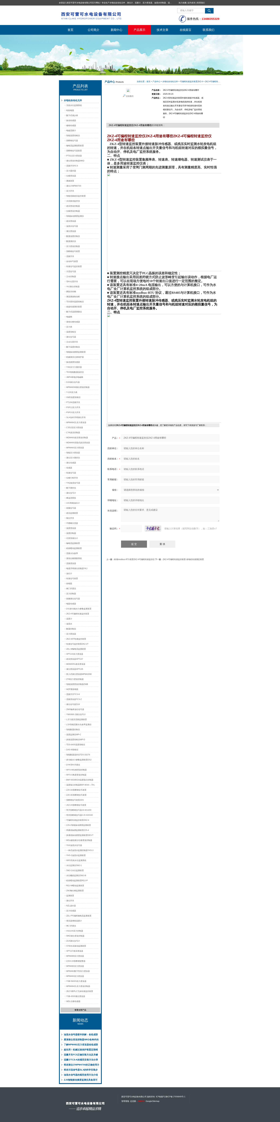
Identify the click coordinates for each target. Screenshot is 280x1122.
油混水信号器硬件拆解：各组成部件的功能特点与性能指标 (81, 1035)
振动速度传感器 (73, 362)
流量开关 (70, 256)
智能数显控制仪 (73, 729)
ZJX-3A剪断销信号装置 (76, 790)
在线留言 (185, 30)
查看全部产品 (80, 1010)
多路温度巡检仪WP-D (75, 739)
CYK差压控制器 (73, 432)
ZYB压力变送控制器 (75, 679)
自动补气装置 (72, 261)
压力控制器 (71, 594)
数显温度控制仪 (73, 236)
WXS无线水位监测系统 (76, 860)
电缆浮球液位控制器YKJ (76, 568)
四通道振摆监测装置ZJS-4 (77, 830)
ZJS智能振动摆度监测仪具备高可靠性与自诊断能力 (81, 1080)
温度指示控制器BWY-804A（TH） (81, 785)
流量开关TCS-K (73, 694)
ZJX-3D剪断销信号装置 (76, 795)
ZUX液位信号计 (73, 941)
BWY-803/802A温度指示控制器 (79, 780)
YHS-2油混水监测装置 (76, 855)
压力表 (69, 327)
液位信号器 (71, 337)
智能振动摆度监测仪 (75, 216)
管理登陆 (125, 1101)
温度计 (69, 619)
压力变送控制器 (73, 246)
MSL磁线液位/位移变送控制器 (79, 840)
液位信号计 (71, 493)
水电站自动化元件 (73, 100)
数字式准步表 (72, 115)
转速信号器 (71, 473)
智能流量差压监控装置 (76, 196)
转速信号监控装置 (74, 266)
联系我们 (201, 3)
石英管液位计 (72, 538)
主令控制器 (71, 276)
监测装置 (70, 896)
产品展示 (139, 30)
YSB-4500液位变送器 (75, 996)
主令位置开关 (72, 342)
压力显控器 (71, 171)
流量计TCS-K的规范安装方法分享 (81, 1059)
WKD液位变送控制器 (75, 936)
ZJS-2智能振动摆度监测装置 (78, 825)
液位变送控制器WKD (75, 161)
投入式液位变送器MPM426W (79, 674)
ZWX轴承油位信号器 (75, 709)
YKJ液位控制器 (73, 286)
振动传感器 (71, 120)
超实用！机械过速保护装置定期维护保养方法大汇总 (81, 1050)
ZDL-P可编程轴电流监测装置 (78, 916)
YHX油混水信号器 (74, 845)
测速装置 (70, 181)
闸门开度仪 (71, 926)
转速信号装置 (72, 578)
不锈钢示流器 (72, 523)
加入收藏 (182, 3)
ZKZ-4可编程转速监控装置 (77, 614)
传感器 (69, 468)
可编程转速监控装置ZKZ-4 (77, 820)
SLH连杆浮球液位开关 (76, 417)
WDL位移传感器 (73, 1001)
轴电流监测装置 (73, 543)
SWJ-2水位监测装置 (75, 870)
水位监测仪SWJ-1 (74, 865)
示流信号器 (71, 271)
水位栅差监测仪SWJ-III (76, 875)
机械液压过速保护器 (75, 357)
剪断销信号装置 (73, 251)
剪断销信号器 (72, 140)
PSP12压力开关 (73, 407)
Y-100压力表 (71, 392)
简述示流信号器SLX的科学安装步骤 (81, 1070)
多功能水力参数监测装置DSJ (78, 760)
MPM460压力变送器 (75, 448)
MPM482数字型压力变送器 (78, 971)
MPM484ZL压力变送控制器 (78, 986)
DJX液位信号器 (73, 382)
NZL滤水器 (71, 906)
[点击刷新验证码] (153, 528)
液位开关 (70, 901)
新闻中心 (116, 30)
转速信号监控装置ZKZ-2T (77, 644)
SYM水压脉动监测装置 (76, 946)
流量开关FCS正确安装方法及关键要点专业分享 (81, 1055)
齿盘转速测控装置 (74, 307)
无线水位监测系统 (74, 105)
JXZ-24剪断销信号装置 (76, 805)
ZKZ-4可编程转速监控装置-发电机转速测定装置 (183, 559)
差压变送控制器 (73, 206)
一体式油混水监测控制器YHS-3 (79, 850)
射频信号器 (71, 508)
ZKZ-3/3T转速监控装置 (76, 639)
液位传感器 (71, 463)
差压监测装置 (72, 513)
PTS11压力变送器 (74, 156)
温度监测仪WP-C (73, 734)
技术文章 (162, 30)
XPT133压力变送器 (74, 654)
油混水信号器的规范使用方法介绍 (81, 1074)
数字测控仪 (71, 488)
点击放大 (130, 96)
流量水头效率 (72, 553)
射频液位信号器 (73, 599)
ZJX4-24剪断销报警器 (75, 961)
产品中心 (156, 81)
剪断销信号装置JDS (75, 800)
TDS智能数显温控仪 (75, 372)
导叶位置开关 (72, 281)
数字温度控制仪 (73, 347)
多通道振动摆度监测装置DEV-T (79, 835)
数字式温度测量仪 (74, 312)
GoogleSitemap (152, 1101)
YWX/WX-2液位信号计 (76, 714)
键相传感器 (71, 125)
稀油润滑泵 (71, 498)
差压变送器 (71, 221)
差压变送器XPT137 (74, 659)
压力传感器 (71, 911)
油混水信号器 (72, 226)
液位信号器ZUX (73, 704)
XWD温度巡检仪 (73, 397)
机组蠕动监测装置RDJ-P (77, 880)
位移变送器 (71, 176)
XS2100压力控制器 (74, 931)
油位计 (69, 573)
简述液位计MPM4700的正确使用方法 (81, 1065)
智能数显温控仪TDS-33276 (78, 755)
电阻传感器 (71, 604)
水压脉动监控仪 (73, 201)
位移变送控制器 (73, 211)
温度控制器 (71, 533)
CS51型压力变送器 (74, 427)
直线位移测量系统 (74, 558)
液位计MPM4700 (73, 186)
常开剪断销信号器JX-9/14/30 (78, 810)
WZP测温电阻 (72, 689)
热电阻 (69, 583)
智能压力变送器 (73, 453)
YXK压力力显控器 (74, 367)
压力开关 (70, 191)
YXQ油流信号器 (73, 483)
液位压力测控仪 (73, 458)
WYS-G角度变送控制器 (76, 775)
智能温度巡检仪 (73, 135)
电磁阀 (69, 317)
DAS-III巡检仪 (72, 750)
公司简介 (93, 30)
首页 (70, 30)
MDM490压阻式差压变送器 (78, 442)
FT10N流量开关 (73, 402)
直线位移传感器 (73, 322)
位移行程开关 (72, 478)
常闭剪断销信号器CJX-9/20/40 (79, 815)
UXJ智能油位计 (73, 503)
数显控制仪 (71, 629)
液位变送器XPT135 (74, 669)
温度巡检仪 (71, 332)
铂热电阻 (70, 110)
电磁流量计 (71, 130)
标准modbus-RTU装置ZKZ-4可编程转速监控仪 (134, 559)
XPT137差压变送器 (74, 951)
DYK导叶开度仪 (73, 765)
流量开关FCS (72, 166)
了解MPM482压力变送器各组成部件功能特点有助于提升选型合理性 (81, 1045)
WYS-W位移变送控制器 (76, 770)
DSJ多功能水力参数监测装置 (78, 609)
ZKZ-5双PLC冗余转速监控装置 (79, 991)
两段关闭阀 (71, 291)
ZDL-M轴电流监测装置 (76, 649)
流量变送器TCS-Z (74, 699)
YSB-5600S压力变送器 (76, 981)
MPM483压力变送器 (75, 976)
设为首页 (192, 3)
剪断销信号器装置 (74, 151)
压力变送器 (71, 634)
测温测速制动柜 (73, 297)
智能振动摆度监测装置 (76, 352)
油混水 (69, 624)
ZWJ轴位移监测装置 (75, 890)
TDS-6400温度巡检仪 (75, 745)
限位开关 (70, 518)
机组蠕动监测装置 (74, 548)
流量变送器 (71, 563)
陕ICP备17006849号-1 (175, 1097)
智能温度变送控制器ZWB (77, 684)
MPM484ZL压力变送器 (76, 422)
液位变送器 (71, 231)
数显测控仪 (71, 241)
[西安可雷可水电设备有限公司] (107, 15)
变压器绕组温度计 (74, 921)
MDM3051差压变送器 (75, 664)
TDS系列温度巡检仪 (75, 302)
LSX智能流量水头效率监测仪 (78, 724)
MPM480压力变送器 (75, 966)
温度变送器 (71, 528)
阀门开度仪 (71, 588)
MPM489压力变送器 (75, 956)
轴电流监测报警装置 (75, 146)
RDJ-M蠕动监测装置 (75, 885)
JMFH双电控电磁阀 (74, 377)
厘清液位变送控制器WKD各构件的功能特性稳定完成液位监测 (81, 1040)
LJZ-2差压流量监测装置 (76, 719)
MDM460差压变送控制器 (77, 437)
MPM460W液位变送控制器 (78, 387)
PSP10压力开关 (73, 412)
